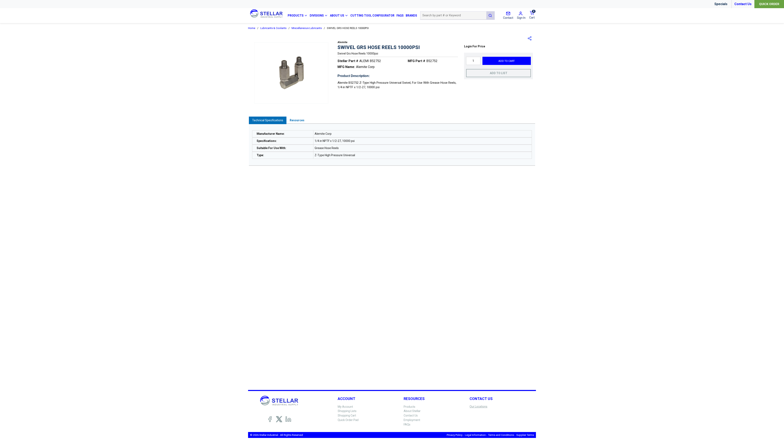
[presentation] (267, 120)
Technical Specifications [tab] (267, 120)
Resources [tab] (297, 120)
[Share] (530, 38)
